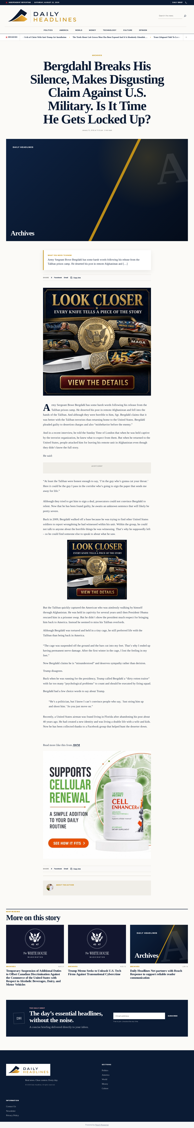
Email (66, 278)
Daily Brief (177, 2)
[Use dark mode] (186, 2)
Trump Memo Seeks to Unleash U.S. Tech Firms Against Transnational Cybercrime (94, 972)
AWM (76, 745)
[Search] (185, 16)
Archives (97, 55)
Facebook (58, 278)
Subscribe (173, 1016)
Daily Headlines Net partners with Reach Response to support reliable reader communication (156, 974)
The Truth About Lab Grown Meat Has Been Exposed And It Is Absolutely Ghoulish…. (90, 37)
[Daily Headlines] (42, 15)
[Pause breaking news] (185, 37)
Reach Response (102, 1125)
